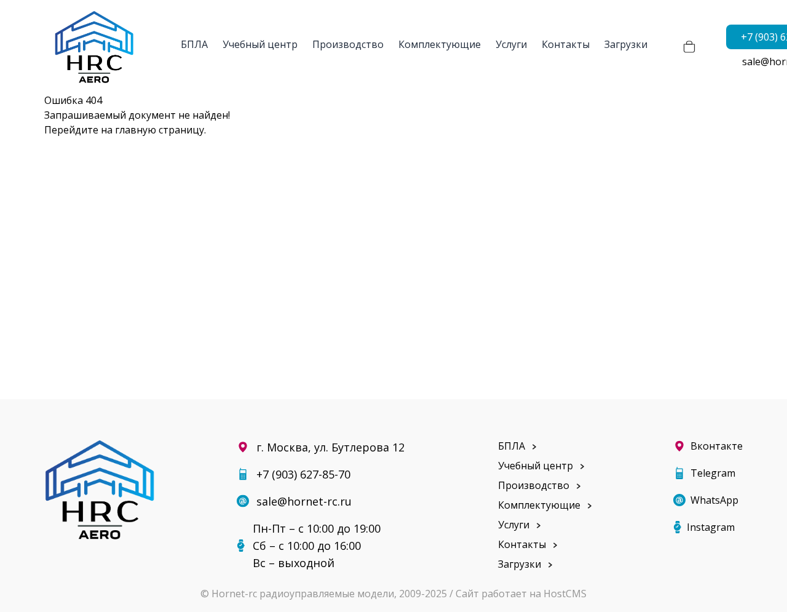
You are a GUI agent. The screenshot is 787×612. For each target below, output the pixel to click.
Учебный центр (260, 44)
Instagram (711, 527)
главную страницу (159, 130)
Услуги (511, 44)
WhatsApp (714, 500)
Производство (348, 44)
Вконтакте (716, 446)
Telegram (712, 473)
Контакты (566, 44)
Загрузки (625, 44)
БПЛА (194, 44)
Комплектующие (439, 44)
